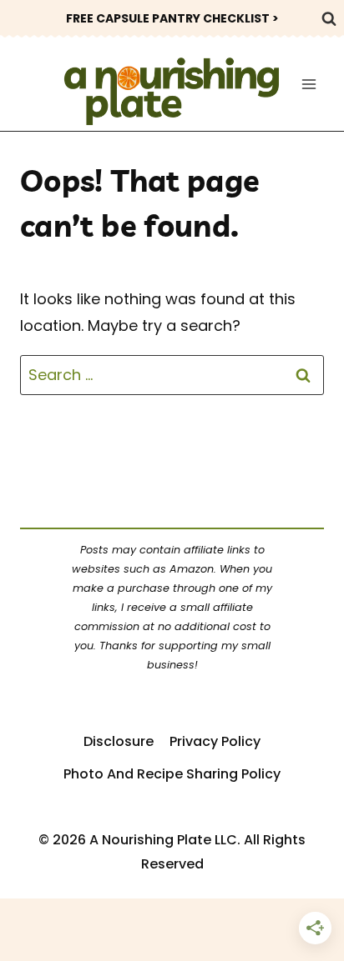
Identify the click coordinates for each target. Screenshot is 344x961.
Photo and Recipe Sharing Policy (172, 773)
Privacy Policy (215, 741)
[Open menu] (308, 84)
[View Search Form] (329, 18)
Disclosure (118, 741)
